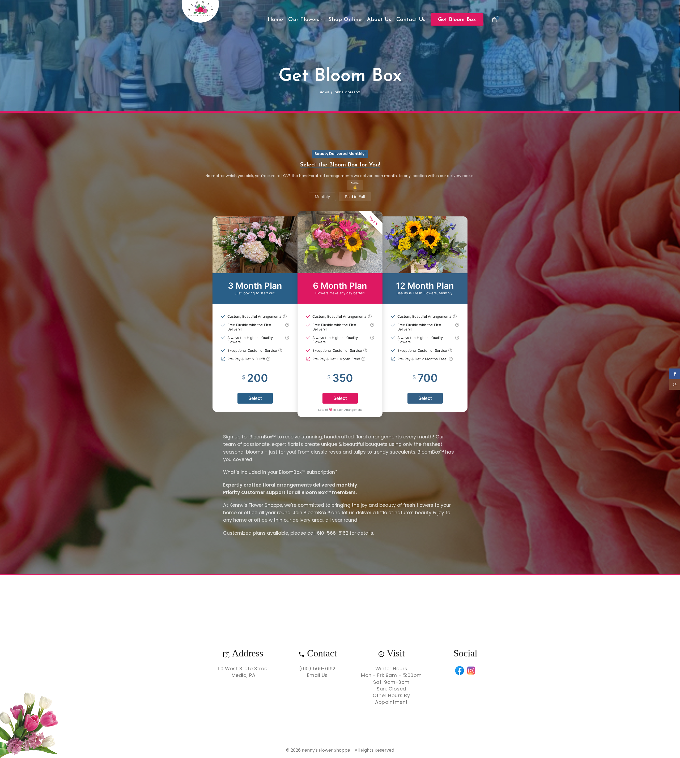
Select (255, 398)
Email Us (317, 675)
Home (324, 92)
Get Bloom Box (457, 19)
